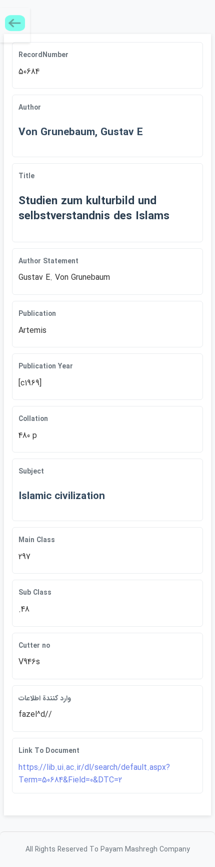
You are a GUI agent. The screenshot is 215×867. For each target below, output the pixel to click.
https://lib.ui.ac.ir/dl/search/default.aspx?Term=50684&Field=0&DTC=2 (94, 774)
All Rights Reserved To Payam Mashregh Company (108, 849)
